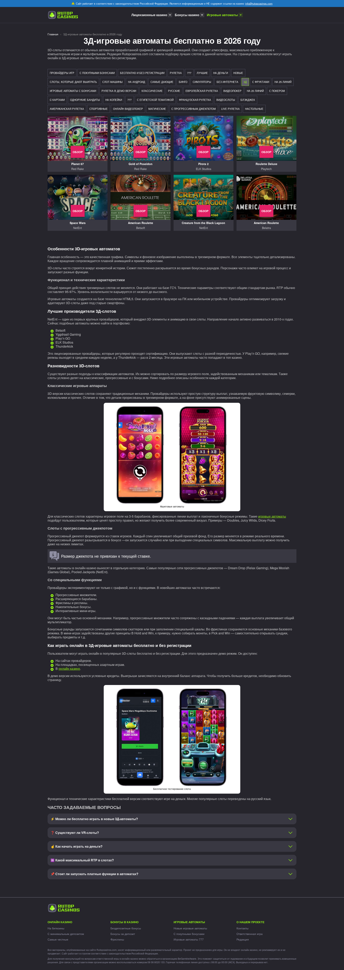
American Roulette (140, 223)
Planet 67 (77, 164)
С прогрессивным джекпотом (193, 109)
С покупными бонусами (97, 73)
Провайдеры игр (62, 73)
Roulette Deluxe (266, 164)
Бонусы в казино (124, 922)
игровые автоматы (272, 516)
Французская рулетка (195, 100)
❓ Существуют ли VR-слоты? (75, 832)
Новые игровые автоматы (190, 928)
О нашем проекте (250, 922)
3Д (245, 82)
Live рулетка (230, 109)
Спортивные (98, 109)
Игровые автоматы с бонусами (73, 91)
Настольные (254, 109)
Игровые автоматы (222, 15)
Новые (238, 73)
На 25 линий (283, 82)
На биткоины (56, 928)
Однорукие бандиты (85, 100)
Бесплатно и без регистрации (142, 73)
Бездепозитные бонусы (125, 928)
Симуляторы (202, 82)
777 (189, 73)
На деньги (220, 73)
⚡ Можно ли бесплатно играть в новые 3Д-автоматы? (94, 819)
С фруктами (260, 82)
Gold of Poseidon (140, 164)
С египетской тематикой (155, 100)
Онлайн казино (60, 922)
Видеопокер (232, 91)
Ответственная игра (249, 934)
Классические (152, 91)
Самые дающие (161, 82)
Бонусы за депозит (122, 934)
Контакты (242, 928)
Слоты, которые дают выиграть (73, 82)
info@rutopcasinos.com (259, 3)
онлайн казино (69, 668)
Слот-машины (112, 82)
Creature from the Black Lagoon (203, 223)
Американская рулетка (67, 109)
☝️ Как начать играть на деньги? (77, 846)
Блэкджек (247, 100)
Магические (157, 109)
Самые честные (58, 939)
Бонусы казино (187, 15)
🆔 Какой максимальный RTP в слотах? (82, 860)
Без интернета (227, 82)
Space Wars (78, 223)
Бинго (183, 82)
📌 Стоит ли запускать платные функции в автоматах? (94, 874)
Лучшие (202, 73)
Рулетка (176, 73)
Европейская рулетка (202, 91)
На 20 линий (255, 91)
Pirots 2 (203, 164)
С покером (277, 91)
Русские (174, 91)
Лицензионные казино (149, 15)
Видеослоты (225, 100)
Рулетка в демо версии (119, 91)
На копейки (113, 100)
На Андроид (136, 82)
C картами (57, 100)
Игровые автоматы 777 (189, 939)
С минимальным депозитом (66, 934)
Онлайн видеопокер (128, 109)
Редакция (242, 939)
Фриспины (117, 939)
